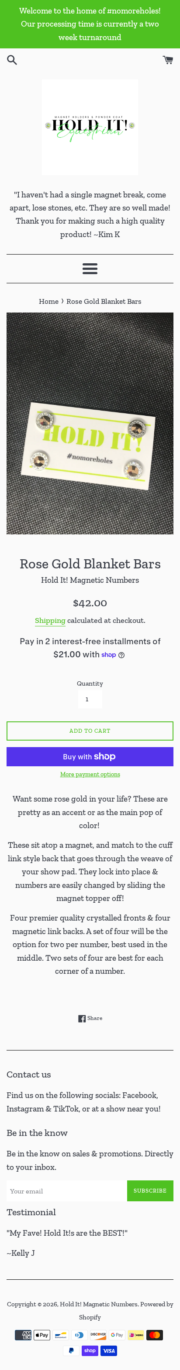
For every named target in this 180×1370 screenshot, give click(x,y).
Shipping (50, 620)
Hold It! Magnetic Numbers (99, 1304)
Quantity (90, 683)
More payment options (90, 774)
